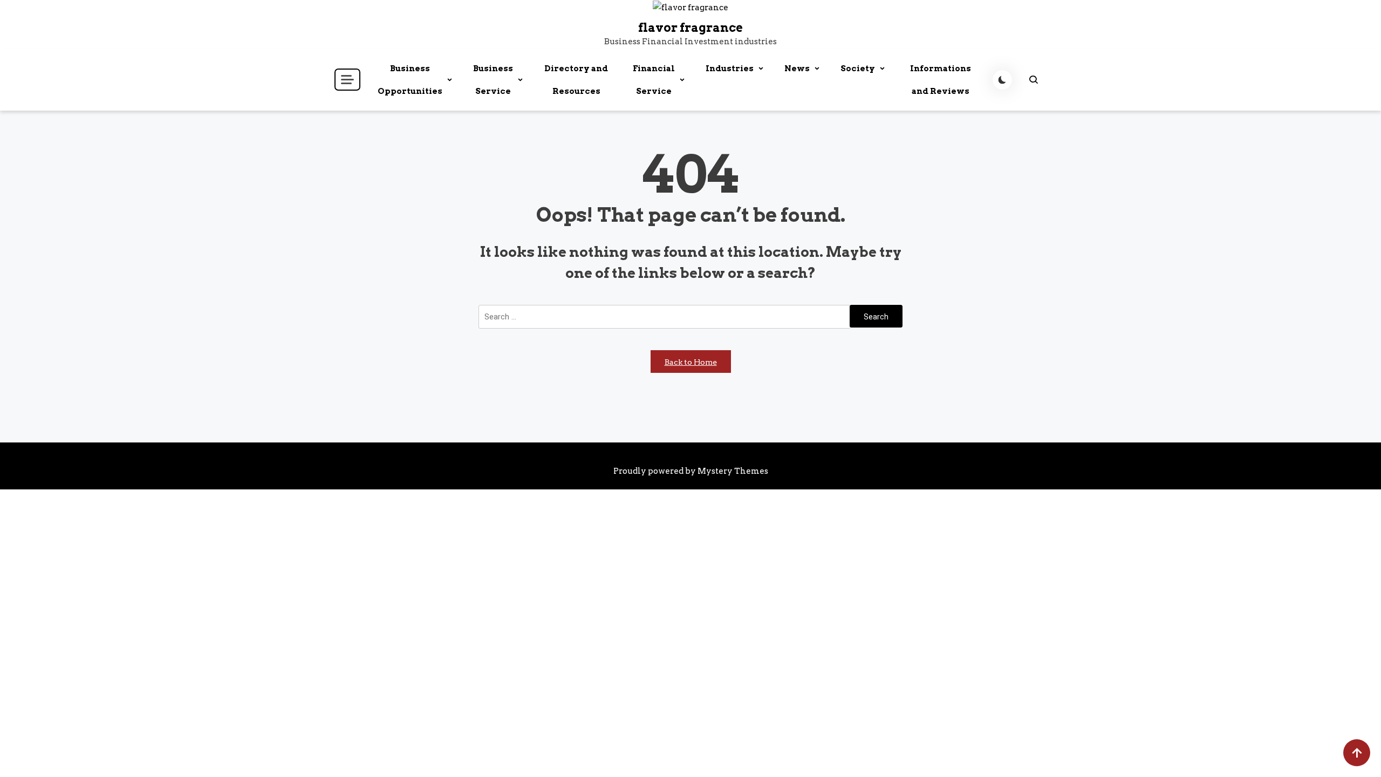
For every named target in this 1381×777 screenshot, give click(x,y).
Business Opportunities (410, 80)
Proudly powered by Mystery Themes (690, 471)
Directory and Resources (576, 80)
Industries (730, 68)
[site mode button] (1002, 80)
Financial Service (654, 80)
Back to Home (691, 362)
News (797, 68)
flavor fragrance (690, 27)
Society (857, 68)
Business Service (493, 80)
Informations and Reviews (940, 80)
